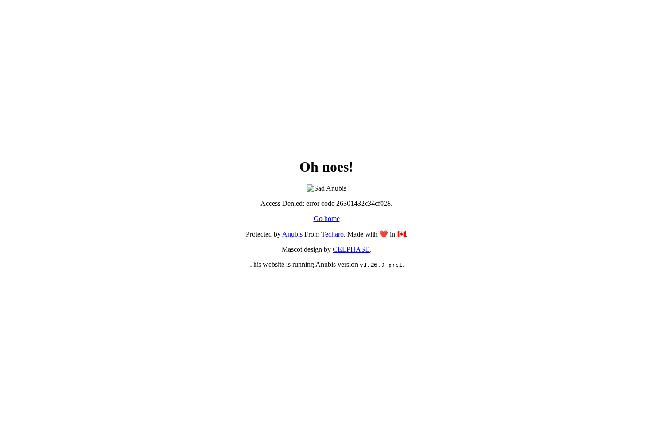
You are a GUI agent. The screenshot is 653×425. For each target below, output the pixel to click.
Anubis (292, 234)
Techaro (332, 234)
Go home (327, 218)
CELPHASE (351, 249)
